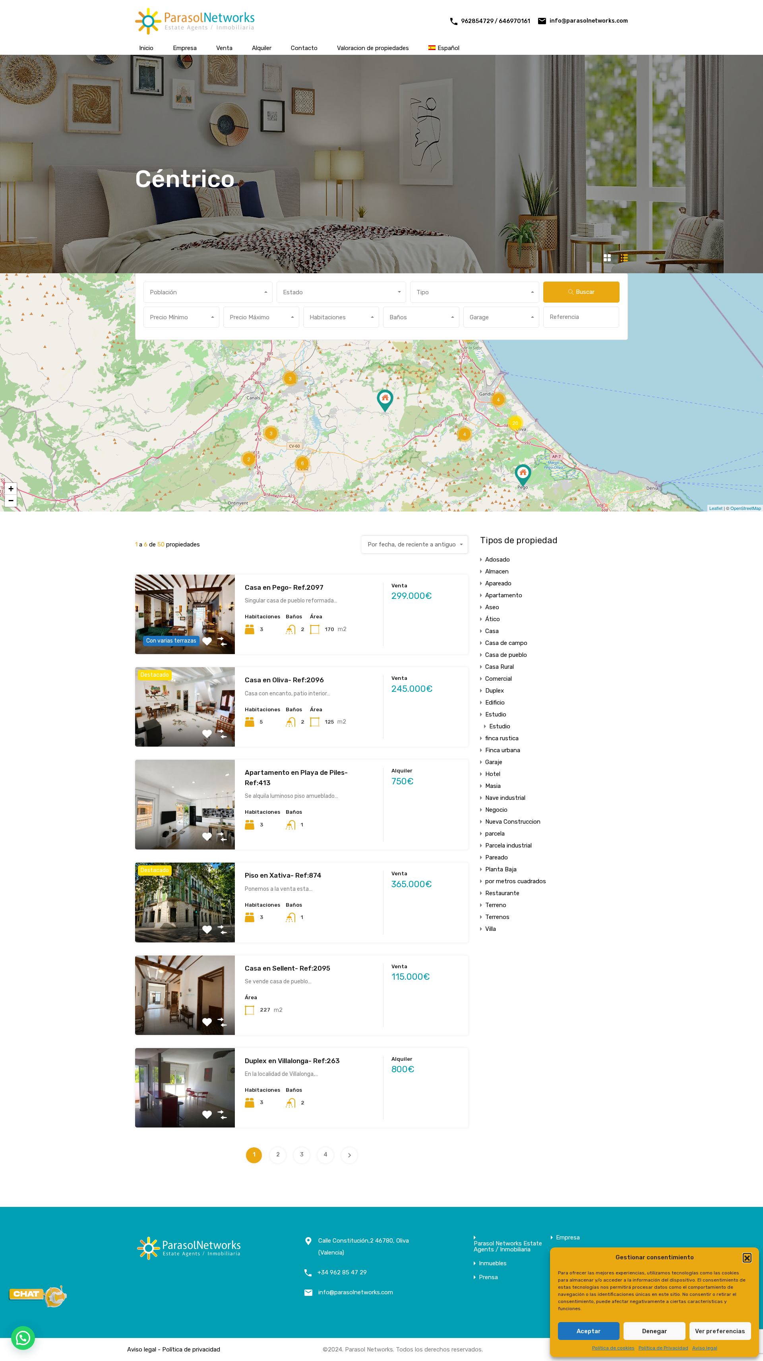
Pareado (496, 857)
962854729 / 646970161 (495, 21)
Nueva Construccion (512, 821)
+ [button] (11, 489)
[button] (747, 1257)
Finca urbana (502, 750)
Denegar (654, 1331)
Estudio (495, 714)
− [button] (11, 501)
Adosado (497, 559)
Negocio (496, 809)
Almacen (497, 571)
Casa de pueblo (506, 654)
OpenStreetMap (745, 508)
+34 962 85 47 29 (342, 1272)
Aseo (492, 607)
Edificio (495, 702)
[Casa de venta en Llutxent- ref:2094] (385, 401)
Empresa (185, 48)
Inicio (146, 48)
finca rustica (502, 738)
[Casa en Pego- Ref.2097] (523, 475)
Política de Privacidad (663, 1348)
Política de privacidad (191, 1349)
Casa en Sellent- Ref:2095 (287, 968)
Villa (490, 928)
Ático (492, 619)
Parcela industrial (508, 845)
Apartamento (503, 595)
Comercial (498, 678)
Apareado (498, 583)
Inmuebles (493, 1263)
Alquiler (261, 48)
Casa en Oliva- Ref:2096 (284, 680)
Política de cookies (613, 1348)
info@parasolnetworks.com (589, 20)
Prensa (488, 1277)
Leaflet (715, 508)
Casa (492, 631)
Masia (493, 786)
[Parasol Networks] (194, 31)
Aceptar (589, 1331)
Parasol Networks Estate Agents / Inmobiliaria (508, 1247)
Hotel (492, 774)
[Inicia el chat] (38, 1305)
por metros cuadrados (515, 881)
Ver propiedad (185, 731)
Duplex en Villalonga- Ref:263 (292, 1061)
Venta (224, 48)
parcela (495, 833)
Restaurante (502, 893)
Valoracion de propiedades (373, 48)
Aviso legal (704, 1348)
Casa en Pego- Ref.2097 (284, 587)
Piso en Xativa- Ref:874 (283, 875)
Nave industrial (505, 797)
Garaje (493, 762)
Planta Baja (501, 869)
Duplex (494, 690)
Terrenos (497, 917)
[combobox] (208, 292)
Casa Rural (499, 666)
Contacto (304, 48)
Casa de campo (506, 643)
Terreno (495, 905)
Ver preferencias (720, 1331)
